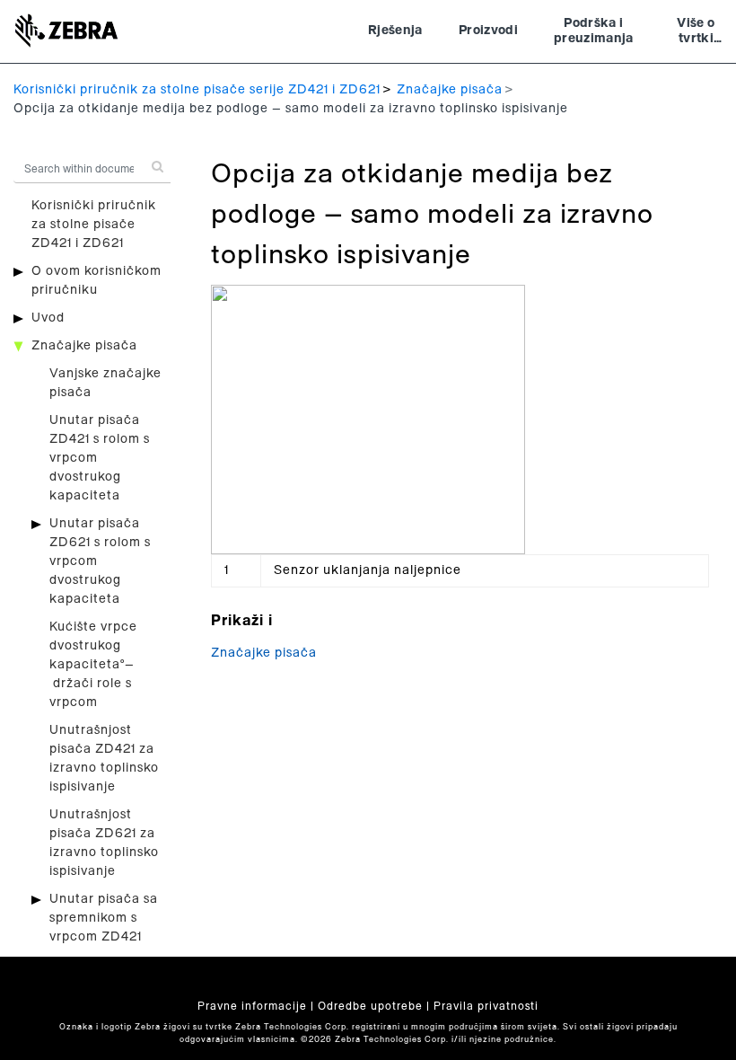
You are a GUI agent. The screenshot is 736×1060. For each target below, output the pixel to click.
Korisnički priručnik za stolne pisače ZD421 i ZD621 (93, 224)
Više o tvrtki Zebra (695, 33)
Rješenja (395, 30)
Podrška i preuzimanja (594, 31)
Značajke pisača (450, 90)
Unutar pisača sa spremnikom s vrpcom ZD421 (103, 918)
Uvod (48, 318)
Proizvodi (488, 30)
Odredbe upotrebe (370, 1006)
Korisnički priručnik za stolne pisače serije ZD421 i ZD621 (197, 90)
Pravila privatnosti (486, 1006)
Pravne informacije (252, 1006)
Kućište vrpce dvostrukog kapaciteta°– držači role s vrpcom (93, 665)
